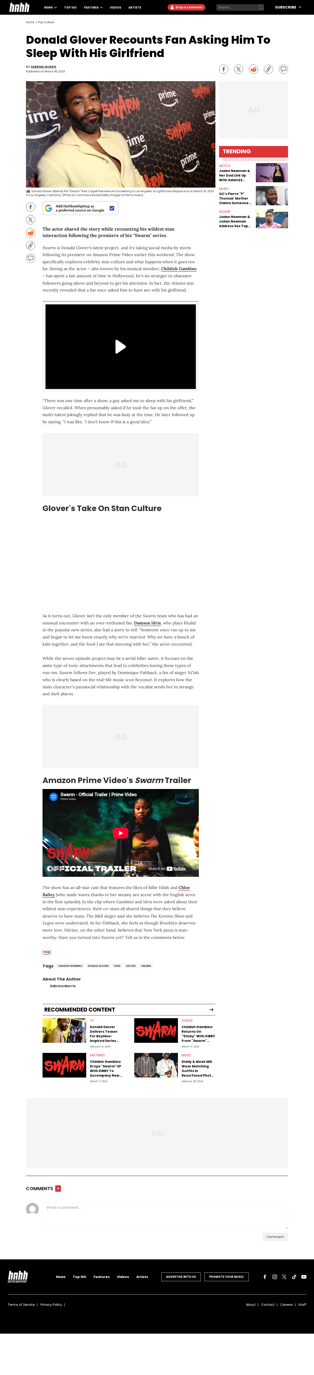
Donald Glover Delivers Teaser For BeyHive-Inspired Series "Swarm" (104, 1034)
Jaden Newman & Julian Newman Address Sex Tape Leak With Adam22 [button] (235, 221)
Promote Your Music (226, 1277)
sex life (131, 966)
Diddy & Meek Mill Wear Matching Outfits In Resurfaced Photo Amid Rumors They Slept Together (198, 1068)
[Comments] (283, 69)
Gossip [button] (225, 211)
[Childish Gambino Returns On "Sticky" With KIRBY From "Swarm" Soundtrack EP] (156, 1030)
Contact (268, 1304)
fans (117, 966)
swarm (146, 966)
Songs (187, 1020)
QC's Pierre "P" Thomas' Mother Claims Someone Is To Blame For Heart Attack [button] (235, 198)
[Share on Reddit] (254, 69)
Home (30, 22)
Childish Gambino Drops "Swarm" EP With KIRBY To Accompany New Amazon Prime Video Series (105, 1068)
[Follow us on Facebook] (264, 1277)
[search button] (261, 7)
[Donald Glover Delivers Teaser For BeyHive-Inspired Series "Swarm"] (64, 1030)
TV (92, 1020)
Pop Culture (46, 22)
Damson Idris (147, 623)
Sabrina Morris (43, 67)
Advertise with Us (181, 1277)
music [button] (224, 188)
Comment (275, 1237)
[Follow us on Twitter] (284, 1277)
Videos (115, 7)
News (49, 7)
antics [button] (224, 165)
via (47, 951)
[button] (272, 172)
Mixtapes (97, 1055)
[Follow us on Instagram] (274, 1277)
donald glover (98, 966)
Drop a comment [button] (189, 7)
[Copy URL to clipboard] (268, 69)
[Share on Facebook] (223, 69)
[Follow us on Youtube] (303, 1277)
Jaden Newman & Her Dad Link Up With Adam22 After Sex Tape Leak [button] (234, 175)
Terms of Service (21, 1304)
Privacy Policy (51, 1304)
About (251, 1304)
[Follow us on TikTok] (294, 1277)
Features (91, 7)
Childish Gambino (179, 268)
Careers (286, 1304)
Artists (134, 7)
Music (186, 1055)
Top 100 (70, 7)
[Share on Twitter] (238, 69)
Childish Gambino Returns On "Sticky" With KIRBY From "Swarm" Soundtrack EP (198, 1034)
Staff (302, 1304)
